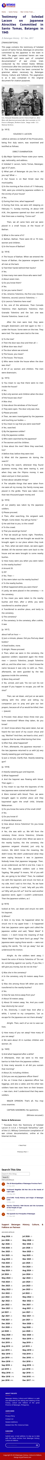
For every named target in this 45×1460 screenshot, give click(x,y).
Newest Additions (11, 1422)
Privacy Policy (10, 1416)
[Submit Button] (37, 1445)
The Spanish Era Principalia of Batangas (21, 1214)
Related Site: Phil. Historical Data (16, 1425)
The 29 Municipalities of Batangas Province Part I (24, 1183)
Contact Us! (9, 1419)
